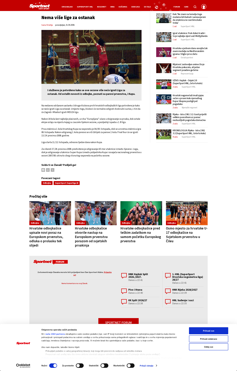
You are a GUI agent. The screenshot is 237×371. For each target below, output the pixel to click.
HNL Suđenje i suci (183, 300)
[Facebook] (43, 170)
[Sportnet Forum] (50, 262)
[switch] (80, 365)
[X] (52, 170)
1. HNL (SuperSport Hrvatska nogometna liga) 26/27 (187, 277)
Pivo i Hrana (135, 290)
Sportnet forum (118, 322)
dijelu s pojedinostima (55, 358)
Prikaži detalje (146, 365)
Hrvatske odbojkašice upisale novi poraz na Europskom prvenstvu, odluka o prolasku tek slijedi (46, 237)
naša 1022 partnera (55, 334)
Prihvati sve (208, 331)
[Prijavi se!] (203, 7)
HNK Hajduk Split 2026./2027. (138, 275)
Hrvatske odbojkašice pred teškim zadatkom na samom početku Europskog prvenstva (140, 235)
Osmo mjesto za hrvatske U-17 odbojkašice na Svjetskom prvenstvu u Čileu (187, 235)
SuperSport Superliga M (66, 183)
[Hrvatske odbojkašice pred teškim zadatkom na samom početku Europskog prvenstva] (141, 213)
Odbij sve (208, 347)
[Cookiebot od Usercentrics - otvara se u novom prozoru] (23, 366)
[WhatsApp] (48, 170)
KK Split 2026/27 (137, 300)
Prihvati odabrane (208, 339)
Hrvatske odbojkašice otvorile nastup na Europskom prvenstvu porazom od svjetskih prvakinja (91, 237)
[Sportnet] (39, 6)
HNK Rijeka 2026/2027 (185, 290)
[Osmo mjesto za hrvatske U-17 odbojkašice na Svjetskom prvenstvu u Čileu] (187, 213)
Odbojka (47, 183)
